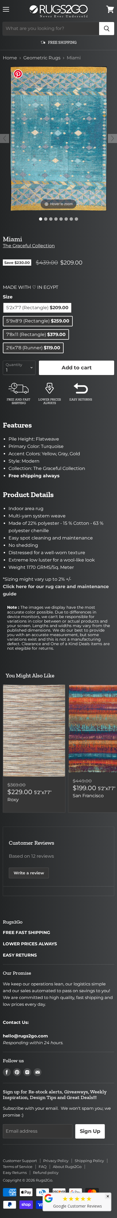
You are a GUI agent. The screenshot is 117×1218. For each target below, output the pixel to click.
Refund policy (45, 1172)
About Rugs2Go (67, 1166)
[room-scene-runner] (56, 219)
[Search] (106, 28)
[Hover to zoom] (59, 138)
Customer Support (20, 1160)
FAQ (43, 1166)
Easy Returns (15, 1172)
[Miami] (40, 219)
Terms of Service (17, 1166)
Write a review (29, 872)
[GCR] (48, 1198)
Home (10, 57)
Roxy (13, 799)
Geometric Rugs (41, 57)
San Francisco (88, 795)
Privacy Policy (55, 1160)
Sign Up (90, 1131)
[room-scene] (51, 219)
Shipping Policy (89, 1160)
